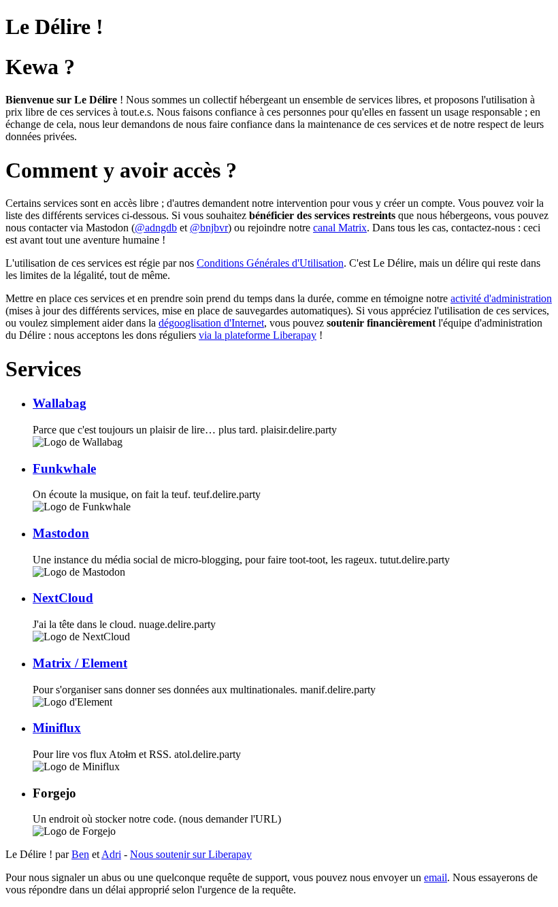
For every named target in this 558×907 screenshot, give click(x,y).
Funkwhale (64, 468)
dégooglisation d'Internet (211, 323)
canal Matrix (340, 227)
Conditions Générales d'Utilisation (270, 263)
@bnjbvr (209, 227)
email (435, 877)
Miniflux (57, 728)
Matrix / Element (80, 663)
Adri (111, 854)
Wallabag (59, 403)
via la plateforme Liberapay (257, 335)
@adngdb (156, 227)
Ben (80, 854)
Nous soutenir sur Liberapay (191, 854)
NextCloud (63, 598)
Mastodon (61, 533)
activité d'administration (501, 298)
